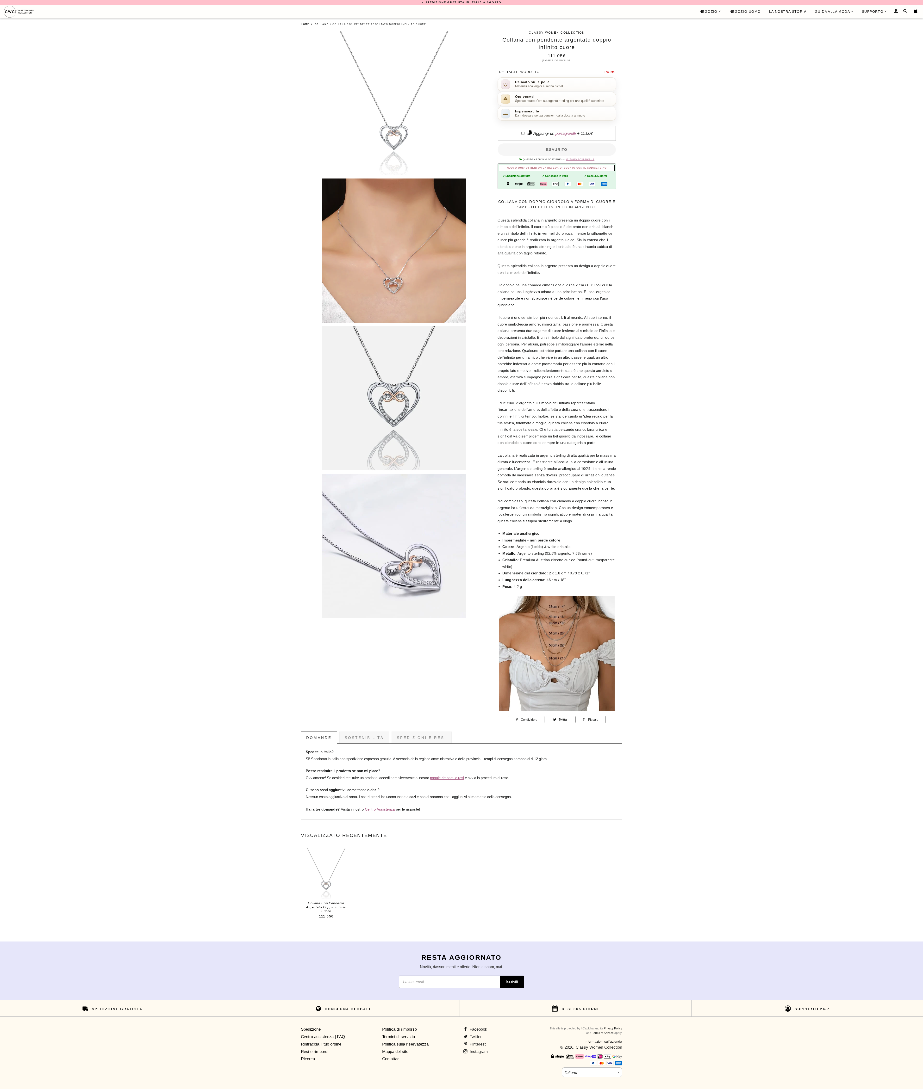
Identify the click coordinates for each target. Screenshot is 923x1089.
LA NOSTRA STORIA (787, 11)
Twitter (475, 1036)
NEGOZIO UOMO (745, 11)
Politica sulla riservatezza (405, 1044)
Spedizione (311, 1029)
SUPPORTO (872, 11)
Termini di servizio (398, 1036)
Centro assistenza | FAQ (323, 1036)
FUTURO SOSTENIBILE (580, 159)
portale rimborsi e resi (447, 778)
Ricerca (308, 1059)
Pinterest (477, 1044)
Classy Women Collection (599, 1047)
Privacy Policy (613, 1028)
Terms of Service (603, 1033)
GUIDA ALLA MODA (832, 11)
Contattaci (391, 1059)
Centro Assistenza (380, 809)
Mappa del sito (395, 1051)
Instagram (478, 1051)
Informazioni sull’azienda (603, 1041)
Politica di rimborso (399, 1029)
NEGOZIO (708, 11)
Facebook (477, 1029)
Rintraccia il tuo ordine (321, 1044)
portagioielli (565, 133)
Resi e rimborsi (314, 1051)
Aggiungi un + (562, 133)
